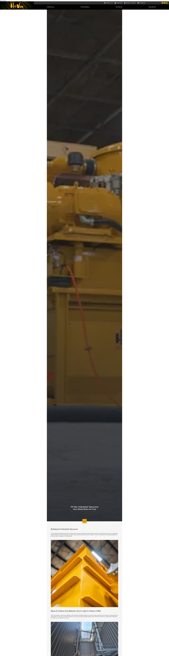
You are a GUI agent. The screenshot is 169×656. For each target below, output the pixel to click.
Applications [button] (85, 7)
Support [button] (118, 7)
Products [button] (50, 7)
